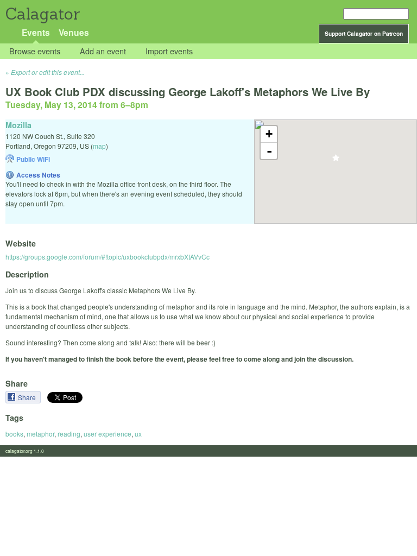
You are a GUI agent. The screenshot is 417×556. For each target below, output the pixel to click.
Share (27, 397)
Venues (74, 32)
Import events (169, 51)
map (99, 145)
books (14, 433)
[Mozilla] (335, 161)
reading (69, 433)
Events (36, 32)
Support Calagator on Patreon (364, 33)
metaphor (40, 433)
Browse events (34, 51)
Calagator (42, 13)
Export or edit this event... (48, 72)
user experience (107, 433)
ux (138, 433)
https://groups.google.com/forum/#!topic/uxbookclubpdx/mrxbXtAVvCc (107, 256)
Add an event (103, 51)
